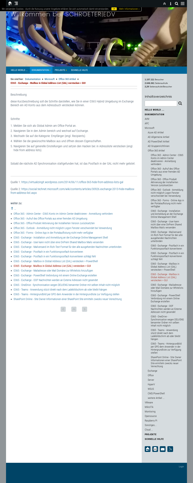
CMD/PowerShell (156, 393)
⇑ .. (13, 208)
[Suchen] (177, 3)
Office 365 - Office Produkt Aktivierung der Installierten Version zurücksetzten (54, 223)
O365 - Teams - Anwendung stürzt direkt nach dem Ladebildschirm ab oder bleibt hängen (60, 289)
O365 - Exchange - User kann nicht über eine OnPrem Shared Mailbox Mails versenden (59, 242)
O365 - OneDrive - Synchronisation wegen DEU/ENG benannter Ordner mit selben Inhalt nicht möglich (67, 284)
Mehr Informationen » (129, 8)
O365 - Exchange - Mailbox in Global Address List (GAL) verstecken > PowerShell (56, 261)
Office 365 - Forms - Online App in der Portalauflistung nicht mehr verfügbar (53, 232)
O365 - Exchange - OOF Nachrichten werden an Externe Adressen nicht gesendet (56, 280)
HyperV (151, 384)
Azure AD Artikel (156, 132)
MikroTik (149, 406)
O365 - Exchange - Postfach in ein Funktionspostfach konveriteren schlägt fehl (55, 256)
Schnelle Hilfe (79, 70)
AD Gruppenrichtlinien (158, 146)
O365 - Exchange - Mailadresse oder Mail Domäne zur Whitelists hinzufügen (53, 270)
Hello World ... (19, 70)
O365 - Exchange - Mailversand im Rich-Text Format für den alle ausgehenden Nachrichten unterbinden (68, 246)
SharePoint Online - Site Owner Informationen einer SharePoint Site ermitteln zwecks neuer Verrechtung (68, 299)
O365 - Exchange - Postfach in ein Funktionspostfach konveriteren (48, 251)
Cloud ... (149, 429)
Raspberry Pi (151, 420)
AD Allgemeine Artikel (158, 136)
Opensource (151, 416)
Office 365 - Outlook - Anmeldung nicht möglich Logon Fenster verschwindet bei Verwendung (63, 228)
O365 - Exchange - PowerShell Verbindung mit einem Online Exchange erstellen (55, 275)
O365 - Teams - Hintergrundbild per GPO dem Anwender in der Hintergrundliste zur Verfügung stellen (66, 294)
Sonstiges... (151, 425)
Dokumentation (40, 70)
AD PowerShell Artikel (158, 141)
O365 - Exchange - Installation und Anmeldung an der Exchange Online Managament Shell (61, 237)
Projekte (60, 70)
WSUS (151, 388)
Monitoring (150, 411)
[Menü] (183, 3)
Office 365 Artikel (67, 79)
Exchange (152, 370)
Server (151, 379)
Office (151, 375)
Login (181, 466)
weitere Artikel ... (156, 397)
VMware (149, 402)
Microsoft (50, 79)
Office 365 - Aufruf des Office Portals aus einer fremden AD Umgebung (50, 218)
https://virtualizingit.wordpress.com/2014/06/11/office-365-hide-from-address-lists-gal (72, 182)
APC (147, 123)
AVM (147, 118)
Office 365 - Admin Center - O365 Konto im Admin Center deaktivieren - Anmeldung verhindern (63, 213)
